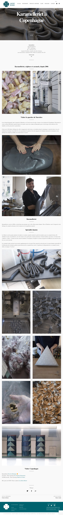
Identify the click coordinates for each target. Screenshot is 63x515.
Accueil (19, 3)
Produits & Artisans (34, 3)
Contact (53, 3)
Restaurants (25, 3)
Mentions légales (51, 513)
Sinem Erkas (33, 513)
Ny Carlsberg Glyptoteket (19, 475)
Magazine (47, 3)
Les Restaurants (14, 504)
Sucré (41, 3)
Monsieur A (44, 513)
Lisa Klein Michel (23, 480)
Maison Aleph (58, 497)
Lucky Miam (6, 507)
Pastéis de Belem (5, 497)
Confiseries (31, 31)
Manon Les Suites (21, 477)
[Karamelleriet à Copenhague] (27, 490)
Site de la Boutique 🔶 (13, 474)
